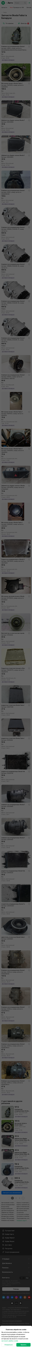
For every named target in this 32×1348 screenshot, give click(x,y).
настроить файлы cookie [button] (9, 1341)
